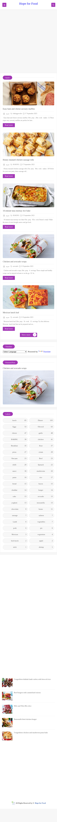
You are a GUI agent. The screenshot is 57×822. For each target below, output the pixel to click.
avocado (15, 266)
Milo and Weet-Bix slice (22, 706)
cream (46, 452)
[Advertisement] (28, 42)
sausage (19, 515)
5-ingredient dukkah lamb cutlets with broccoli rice (32, 679)
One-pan (19, 458)
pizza (19, 452)
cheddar (19, 490)
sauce (19, 471)
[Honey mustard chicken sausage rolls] (28, 144)
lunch (19, 420)
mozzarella (45, 503)
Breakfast (18, 446)
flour (46, 446)
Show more (26, 335)
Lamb (20, 522)
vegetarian (45, 534)
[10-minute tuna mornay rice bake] (28, 195)
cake (19, 496)
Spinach (45, 465)
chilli (19, 465)
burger (45, 490)
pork (20, 528)
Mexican (19, 534)
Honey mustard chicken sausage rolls (18, 160)
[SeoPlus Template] (13, 803)
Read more (9, 125)
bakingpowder (17, 113)
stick (19, 547)
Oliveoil (45, 427)
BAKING (16, 164)
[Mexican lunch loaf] (28, 297)
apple (46, 541)
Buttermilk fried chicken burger (25, 719)
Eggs (19, 427)
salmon (46, 515)
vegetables (45, 522)
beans (46, 509)
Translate (47, 352)
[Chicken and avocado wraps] (28, 246)
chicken (45, 439)
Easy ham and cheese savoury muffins (19, 109)
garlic (46, 433)
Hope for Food (28, 3)
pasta (20, 477)
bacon (46, 484)
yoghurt (19, 503)
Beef (46, 458)
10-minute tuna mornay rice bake (16, 211)
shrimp (46, 547)
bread (19, 484)
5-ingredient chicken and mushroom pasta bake (31, 733)
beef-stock (18, 541)
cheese (19, 433)
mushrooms (45, 471)
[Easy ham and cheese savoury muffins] (28, 93)
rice (46, 477)
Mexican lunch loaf (11, 312)
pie (46, 528)
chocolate (19, 509)
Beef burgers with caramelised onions (27, 693)
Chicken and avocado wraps (15, 261)
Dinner (45, 420)
